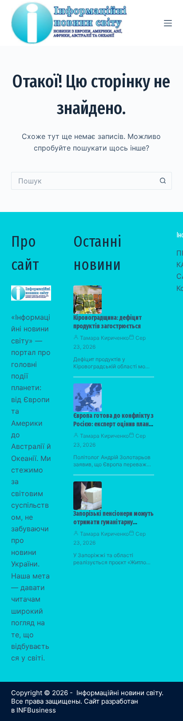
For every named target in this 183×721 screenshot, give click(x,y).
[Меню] (168, 23)
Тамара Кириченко (104, 337)
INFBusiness (36, 710)
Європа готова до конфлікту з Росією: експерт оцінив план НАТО (113, 424)
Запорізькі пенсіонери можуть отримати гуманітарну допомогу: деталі (113, 522)
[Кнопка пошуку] (163, 181)
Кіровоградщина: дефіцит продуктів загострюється (107, 322)
